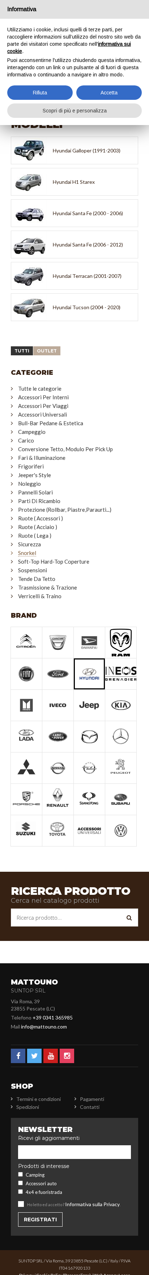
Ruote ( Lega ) (34, 535)
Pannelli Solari (35, 492)
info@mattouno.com (44, 1026)
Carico (26, 440)
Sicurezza (29, 544)
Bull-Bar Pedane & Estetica (50, 423)
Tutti (21, 351)
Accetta (109, 92)
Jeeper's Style (34, 475)
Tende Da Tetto (36, 579)
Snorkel (27, 553)
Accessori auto (41, 1183)
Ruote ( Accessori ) (40, 518)
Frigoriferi (31, 466)
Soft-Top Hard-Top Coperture (53, 561)
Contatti (89, 1107)
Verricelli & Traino (39, 596)
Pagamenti (92, 1099)
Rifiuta (40, 92)
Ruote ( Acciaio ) (37, 527)
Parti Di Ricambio (39, 501)
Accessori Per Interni (43, 397)
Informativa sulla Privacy (92, 1204)
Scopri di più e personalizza (75, 111)
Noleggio (29, 483)
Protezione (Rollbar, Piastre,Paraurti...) (64, 509)
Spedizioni (27, 1107)
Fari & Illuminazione (41, 457)
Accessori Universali (42, 414)
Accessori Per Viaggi (43, 406)
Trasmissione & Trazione (47, 587)
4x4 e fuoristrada (44, 1192)
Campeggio (32, 431)
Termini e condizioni (38, 1099)
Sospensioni (32, 570)
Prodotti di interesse (43, 1166)
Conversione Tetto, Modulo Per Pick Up (65, 449)
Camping (35, 1175)
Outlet (47, 351)
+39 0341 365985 (53, 1017)
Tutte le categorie (39, 388)
